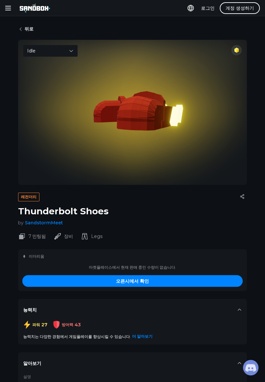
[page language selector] (190, 8)
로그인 (208, 8)
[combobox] (50, 51)
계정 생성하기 (240, 8)
